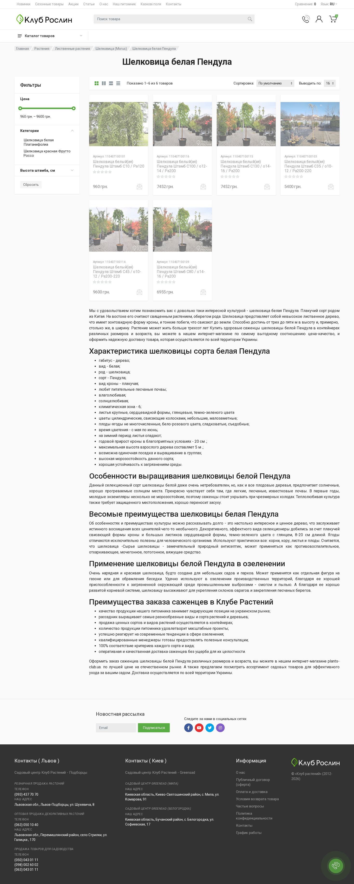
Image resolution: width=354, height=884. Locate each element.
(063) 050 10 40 (26, 825)
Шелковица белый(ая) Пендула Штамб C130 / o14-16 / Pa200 (246, 166)
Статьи (89, 4)
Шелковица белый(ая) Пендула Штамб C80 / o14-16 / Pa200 (181, 272)
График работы (249, 833)
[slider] (20, 108)
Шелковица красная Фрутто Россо (47, 153)
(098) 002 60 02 (26, 865)
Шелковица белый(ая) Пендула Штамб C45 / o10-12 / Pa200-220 (117, 272)
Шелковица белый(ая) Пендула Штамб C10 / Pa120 (118, 164)
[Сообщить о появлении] (139, 186)
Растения (41, 49)
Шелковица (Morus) (111, 49)
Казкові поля (151, 4)
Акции (73, 4)
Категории (29, 131)
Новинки (23, 4)
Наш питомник (124, 4)
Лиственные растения (72, 49)
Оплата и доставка (252, 792)
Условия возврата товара (257, 799)
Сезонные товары (49, 4)
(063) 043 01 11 (26, 869)
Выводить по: (310, 83)
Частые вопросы (250, 806)
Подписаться (154, 728)
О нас (103, 4)
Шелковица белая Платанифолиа (39, 142)
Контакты (173, 4)
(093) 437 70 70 (26, 794)
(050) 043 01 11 (26, 860)
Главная (22, 49)
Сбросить (31, 185)
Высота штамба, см (37, 170)
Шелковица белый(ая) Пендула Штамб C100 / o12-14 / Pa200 (182, 166)
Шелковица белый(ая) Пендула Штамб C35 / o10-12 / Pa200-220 (308, 166)
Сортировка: (244, 83)
